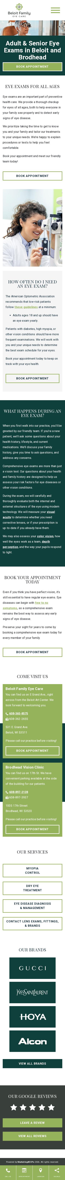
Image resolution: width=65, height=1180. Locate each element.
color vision (45, 536)
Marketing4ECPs (26, 1162)
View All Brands (32, 1063)
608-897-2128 (18, 792)
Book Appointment (32, 66)
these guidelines (26, 307)
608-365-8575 (18, 713)
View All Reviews (32, 1136)
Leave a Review (32, 1123)
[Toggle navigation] (55, 10)
